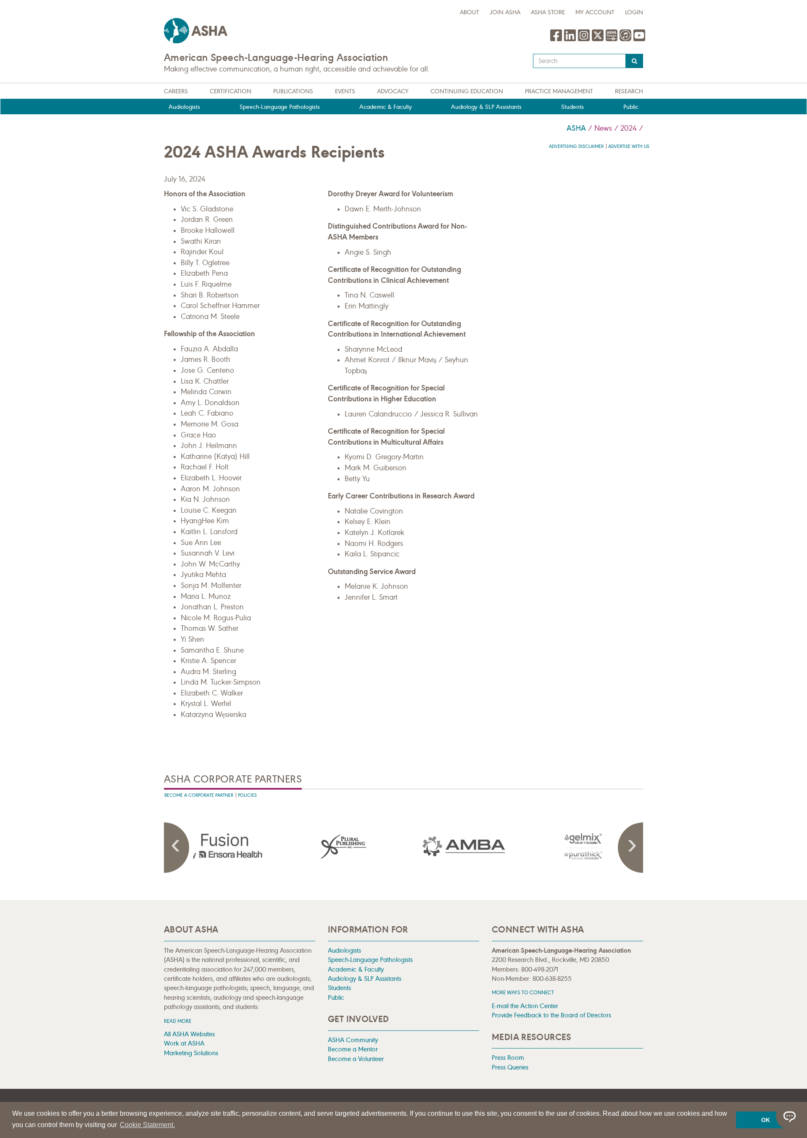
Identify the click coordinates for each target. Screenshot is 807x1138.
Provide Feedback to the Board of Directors (551, 1015)
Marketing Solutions (191, 1053)
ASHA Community (353, 1040)
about (469, 12)
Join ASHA (505, 12)
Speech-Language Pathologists (280, 107)
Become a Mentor (353, 1049)
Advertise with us (628, 146)
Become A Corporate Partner (198, 795)
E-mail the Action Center (525, 1006)
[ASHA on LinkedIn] (571, 39)
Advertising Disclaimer (576, 146)
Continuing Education (466, 91)
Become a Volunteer (356, 1059)
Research (629, 91)
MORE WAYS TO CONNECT (523, 992)
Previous (176, 847)
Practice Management (559, 91)
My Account (594, 12)
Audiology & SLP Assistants (486, 107)
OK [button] (765, 1120)
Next (630, 847)
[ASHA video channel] (613, 39)
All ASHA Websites (189, 1034)
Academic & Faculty (385, 107)
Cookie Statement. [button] (147, 1124)
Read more (177, 1021)
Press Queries (510, 1067)
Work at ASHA (184, 1043)
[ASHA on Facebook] (557, 39)
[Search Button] (634, 61)
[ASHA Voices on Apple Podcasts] (625, 39)
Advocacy (393, 91)
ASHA (576, 128)
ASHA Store (548, 12)
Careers (176, 91)
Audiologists (184, 107)
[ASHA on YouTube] (639, 39)
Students (572, 107)
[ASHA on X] (599, 39)
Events (345, 91)
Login (634, 12)
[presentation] (224, 846)
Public (630, 107)
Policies (247, 795)
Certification (230, 91)
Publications (293, 91)
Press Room (508, 1058)
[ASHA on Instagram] (585, 39)
